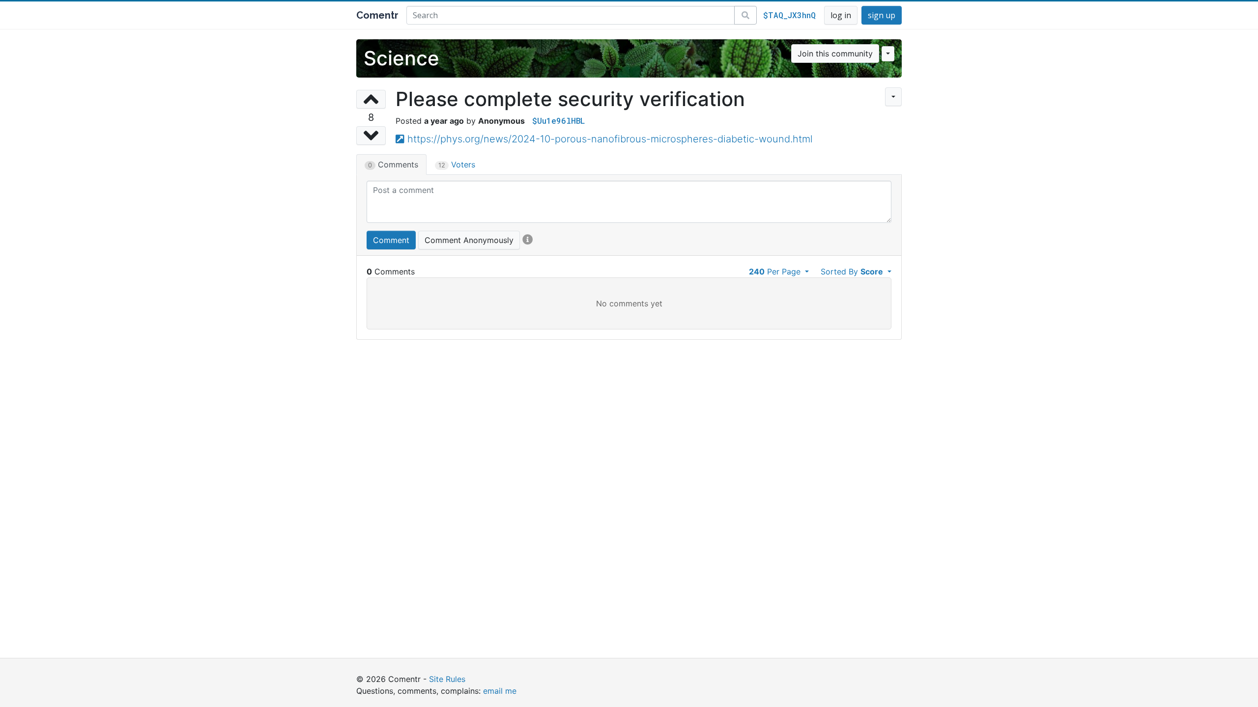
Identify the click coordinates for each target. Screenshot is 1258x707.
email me (499, 691)
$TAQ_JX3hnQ (789, 15)
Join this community (835, 53)
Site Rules (447, 679)
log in (840, 15)
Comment (391, 240)
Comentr (377, 15)
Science (401, 58)
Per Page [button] (776, 271)
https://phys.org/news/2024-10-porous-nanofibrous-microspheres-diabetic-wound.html (610, 139)
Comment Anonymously (469, 240)
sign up (881, 15)
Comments (393, 164)
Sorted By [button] (852, 271)
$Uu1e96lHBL (558, 120)
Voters (456, 164)
